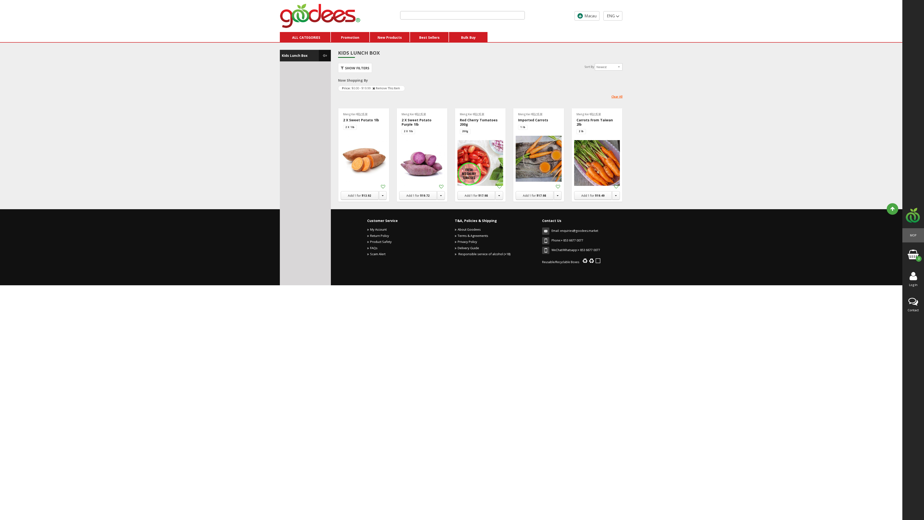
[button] (383, 187)
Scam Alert (377, 254)
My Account (378, 229)
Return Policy (379, 236)
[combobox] (462, 15)
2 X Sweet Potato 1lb (361, 120)
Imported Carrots (533, 120)
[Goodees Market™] (320, 14)
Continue (444, 288)
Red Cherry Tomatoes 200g (479, 122)
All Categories (306, 37)
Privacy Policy (467, 242)
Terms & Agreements (473, 236)
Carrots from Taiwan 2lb (595, 122)
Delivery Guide (468, 248)
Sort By (589, 67)
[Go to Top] (892, 209)
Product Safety (381, 242)
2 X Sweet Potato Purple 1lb (416, 122)
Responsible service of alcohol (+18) (484, 254)
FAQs (374, 248)
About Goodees (469, 229)
